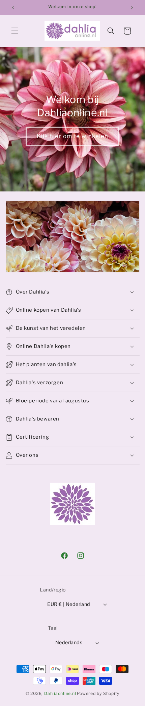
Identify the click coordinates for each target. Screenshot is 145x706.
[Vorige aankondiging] (13, 7)
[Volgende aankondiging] (132, 7)
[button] (15, 31)
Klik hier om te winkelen (72, 136)
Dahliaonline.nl (60, 693)
